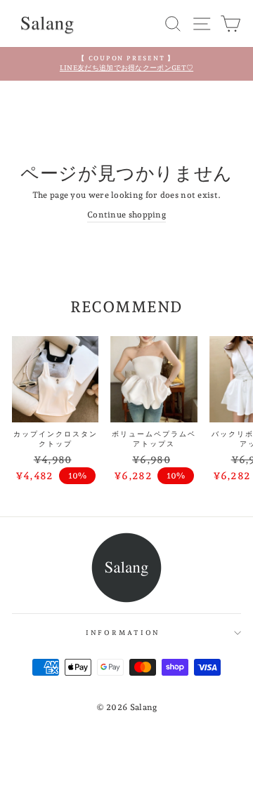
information (123, 632)
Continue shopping (126, 215)
